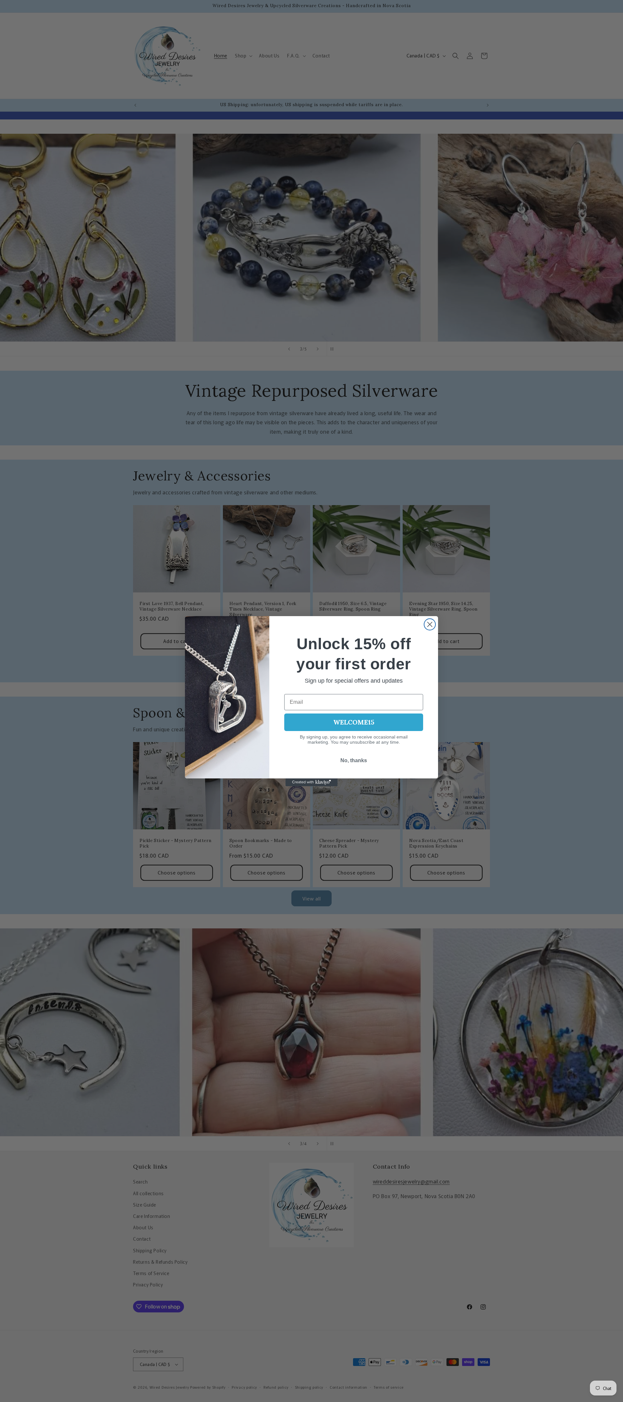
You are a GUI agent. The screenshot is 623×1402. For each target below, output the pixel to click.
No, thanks (353, 760)
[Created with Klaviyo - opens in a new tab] (311, 782)
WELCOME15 (353, 722)
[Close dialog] (429, 624)
